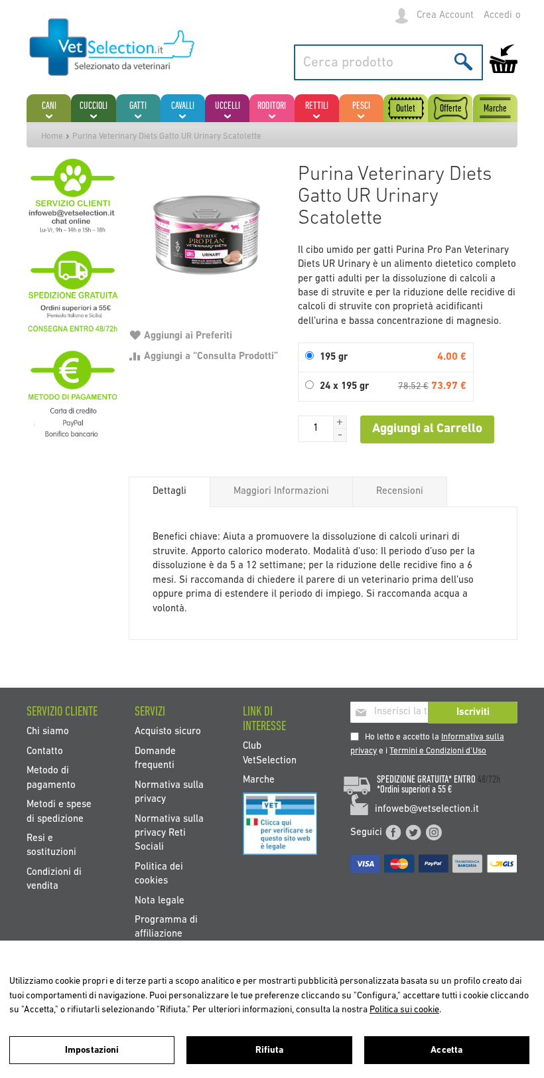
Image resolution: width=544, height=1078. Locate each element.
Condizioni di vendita (54, 879)
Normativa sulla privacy (169, 792)
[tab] (169, 492)
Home (52, 136)
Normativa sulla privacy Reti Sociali (169, 833)
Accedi (498, 16)
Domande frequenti (155, 758)
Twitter (413, 832)
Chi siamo (48, 732)
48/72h (489, 780)
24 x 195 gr (344, 387)
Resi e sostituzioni (51, 845)
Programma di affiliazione (166, 927)
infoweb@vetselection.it (427, 809)
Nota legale (159, 900)
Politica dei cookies (159, 874)
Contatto (45, 751)
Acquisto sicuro (168, 732)
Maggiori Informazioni (281, 492)
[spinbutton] (316, 429)
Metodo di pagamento (51, 778)
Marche (259, 780)
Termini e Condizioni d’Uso (437, 751)
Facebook (393, 832)
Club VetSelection (270, 753)
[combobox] (388, 62)
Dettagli (169, 492)
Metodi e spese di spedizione (59, 812)
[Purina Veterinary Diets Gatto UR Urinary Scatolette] (206, 235)
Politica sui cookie (404, 1010)
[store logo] (112, 48)
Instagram (434, 832)
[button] (340, 422)
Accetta (446, 1050)
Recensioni (399, 492)
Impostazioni (92, 1050)
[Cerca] (463, 61)
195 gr (334, 357)
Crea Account (445, 16)
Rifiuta (269, 1050)
